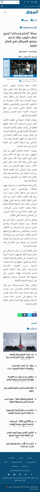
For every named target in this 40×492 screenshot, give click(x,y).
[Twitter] (29, 315)
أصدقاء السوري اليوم (17, 462)
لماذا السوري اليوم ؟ (31, 462)
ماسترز (31, 489)
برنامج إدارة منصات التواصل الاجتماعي (20, 470)
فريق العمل (14, 466)
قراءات (5, 462)
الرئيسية (29, 458)
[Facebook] (34, 315)
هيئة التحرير (11, 458)
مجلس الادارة (25, 466)
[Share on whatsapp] (20, 315)
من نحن (21, 458)
